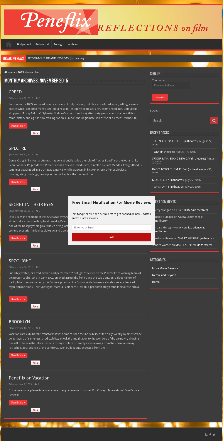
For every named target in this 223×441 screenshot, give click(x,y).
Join (111, 237)
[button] (111, 202)
